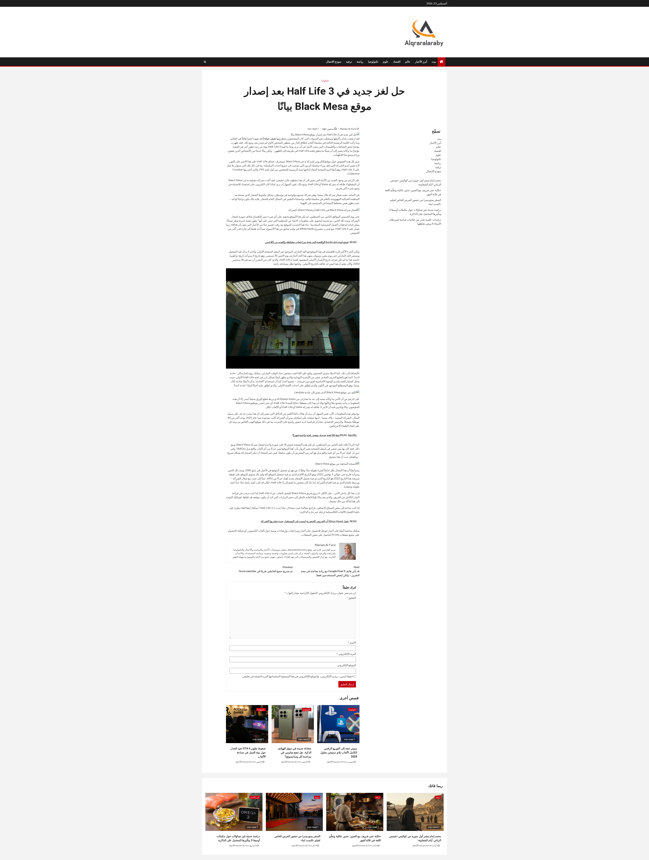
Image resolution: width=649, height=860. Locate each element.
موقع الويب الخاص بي (249, 421)
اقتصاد (396, 61)
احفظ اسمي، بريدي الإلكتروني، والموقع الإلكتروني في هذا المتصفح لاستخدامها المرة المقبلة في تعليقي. (297, 676)
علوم (385, 61)
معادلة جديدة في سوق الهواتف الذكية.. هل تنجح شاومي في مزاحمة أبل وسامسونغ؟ (294, 752)
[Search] (205, 62)
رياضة (360, 61)
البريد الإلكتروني (346, 653)
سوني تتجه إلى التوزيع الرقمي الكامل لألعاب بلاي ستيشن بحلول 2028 (338, 752)
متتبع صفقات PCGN (342, 534)
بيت (434, 61)
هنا (353, 501)
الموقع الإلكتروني (346, 665)
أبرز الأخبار (421, 61)
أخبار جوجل (327, 530)
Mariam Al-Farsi (348, 128)
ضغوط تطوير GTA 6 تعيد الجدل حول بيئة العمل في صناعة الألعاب (248, 752)
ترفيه (349, 61)
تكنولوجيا (373, 61)
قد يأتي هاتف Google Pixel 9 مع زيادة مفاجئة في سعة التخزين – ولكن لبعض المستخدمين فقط (330, 571)
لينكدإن (297, 417)
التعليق (351, 597)
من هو (294, 470)
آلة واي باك (262, 474)
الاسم (352, 642)
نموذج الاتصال (333, 61)
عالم (407, 61)
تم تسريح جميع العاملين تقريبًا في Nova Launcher (266, 569)
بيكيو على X (306, 373)
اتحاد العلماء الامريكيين (342, 425)
